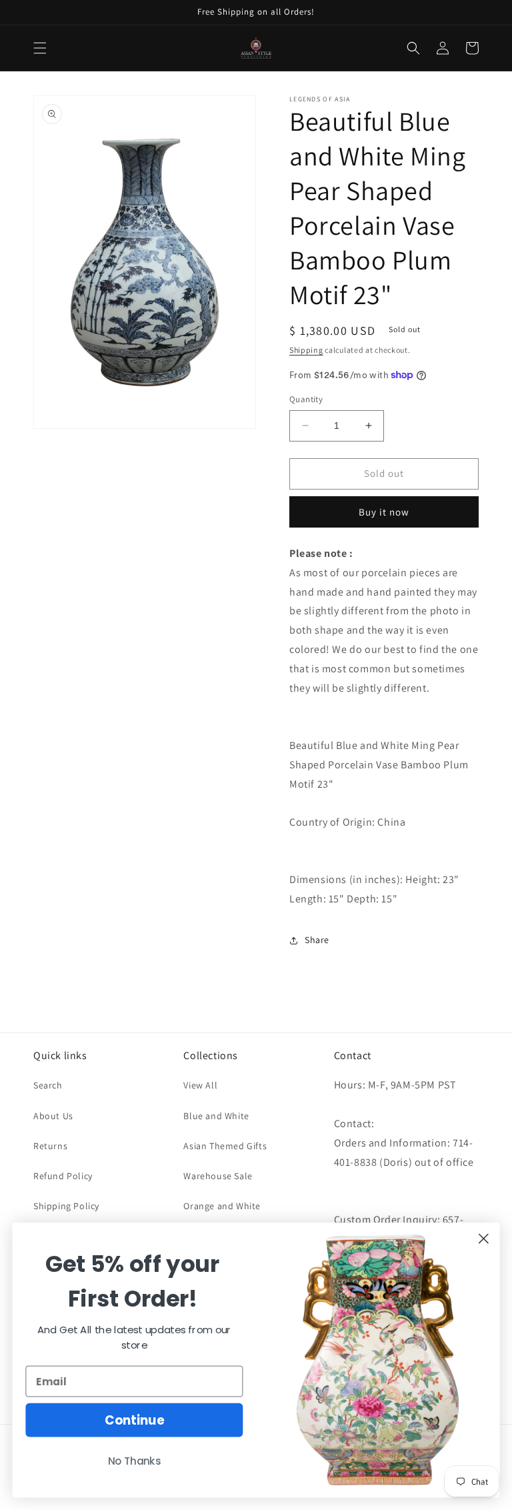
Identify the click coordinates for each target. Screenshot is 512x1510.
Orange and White (222, 1206)
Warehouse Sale (217, 1176)
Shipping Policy (66, 1206)
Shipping (306, 350)
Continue (134, 1420)
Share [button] (317, 940)
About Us (53, 1116)
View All (200, 1085)
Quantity (306, 399)
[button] (40, 48)
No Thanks (134, 1461)
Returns (50, 1146)
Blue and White (216, 1116)
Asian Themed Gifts (225, 1146)
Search (48, 1085)
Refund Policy (63, 1176)
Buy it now (384, 512)
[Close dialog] (484, 1239)
